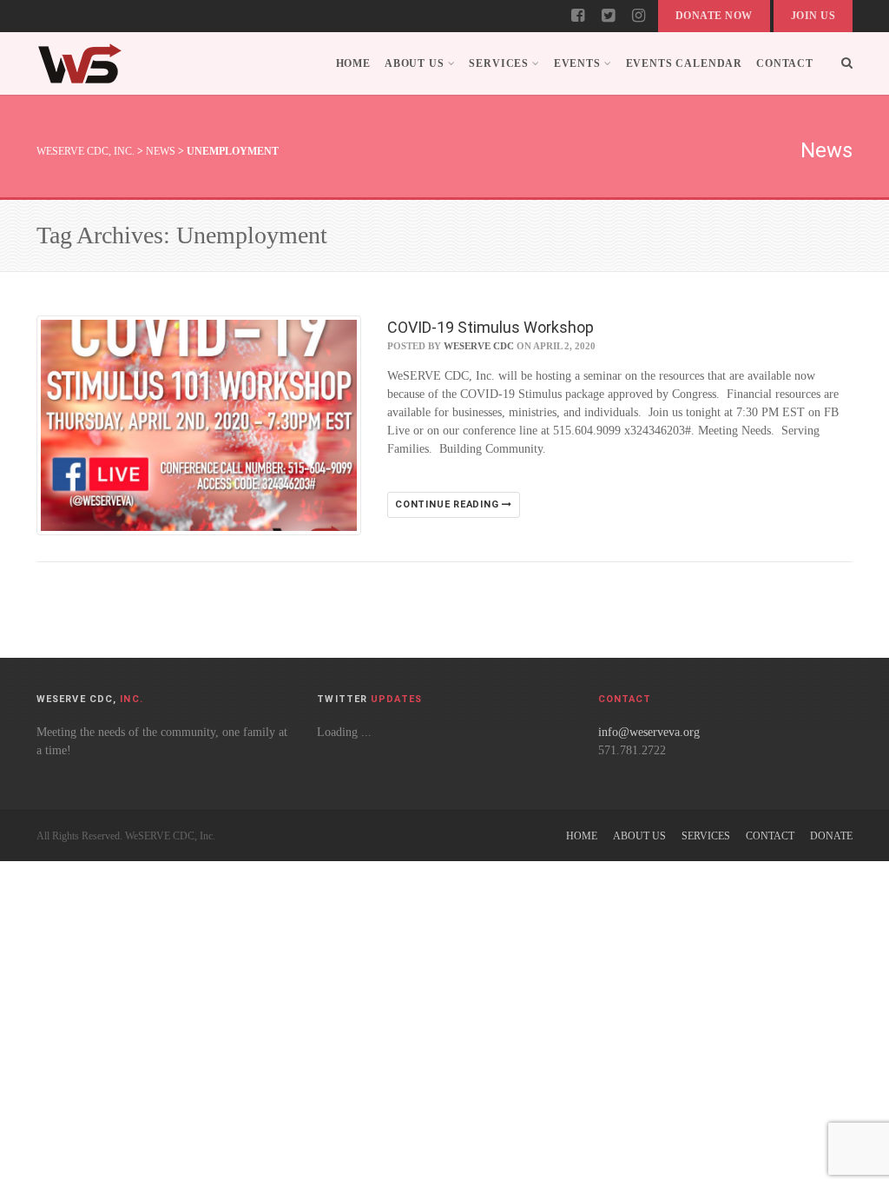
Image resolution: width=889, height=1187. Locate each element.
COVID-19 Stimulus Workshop (490, 327)
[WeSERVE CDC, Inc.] (79, 63)
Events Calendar (684, 63)
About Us (414, 63)
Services (499, 63)
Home (353, 63)
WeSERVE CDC (479, 346)
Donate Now (714, 16)
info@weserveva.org (649, 732)
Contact (784, 63)
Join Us (813, 16)
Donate (831, 836)
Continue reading (448, 504)
